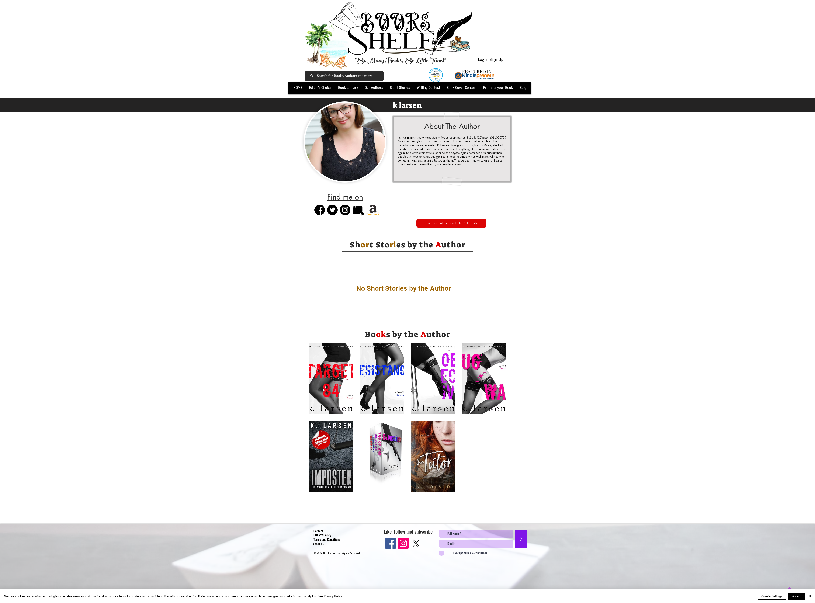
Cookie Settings (771, 596)
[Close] (809, 596)
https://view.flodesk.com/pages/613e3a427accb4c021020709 (465, 137)
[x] (416, 543)
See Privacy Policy (330, 596)
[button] (348, 88)
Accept (796, 596)
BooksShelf (330, 553)
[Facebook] (390, 543)
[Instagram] (403, 543)
